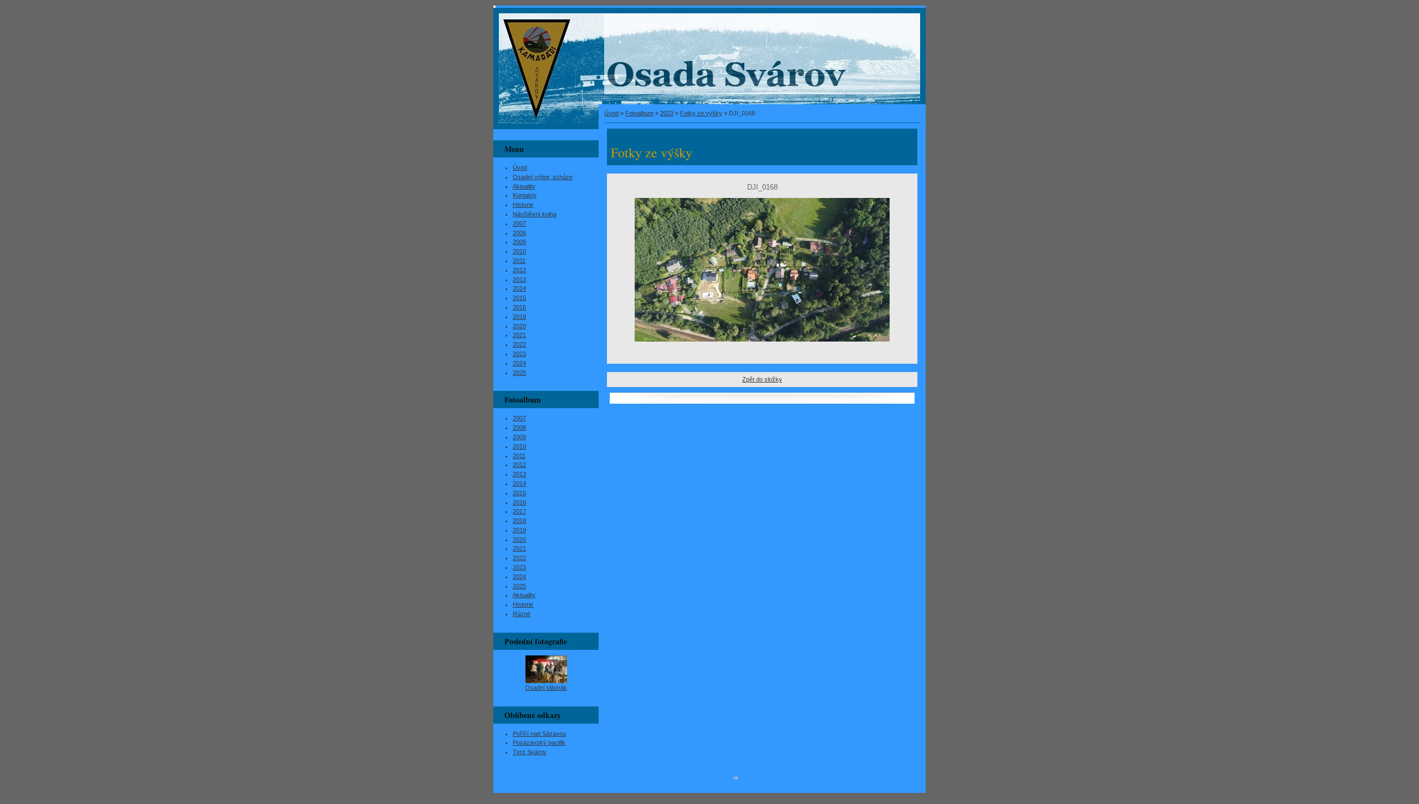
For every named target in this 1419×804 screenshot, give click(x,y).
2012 (519, 270)
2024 (519, 363)
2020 (519, 326)
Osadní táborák (546, 687)
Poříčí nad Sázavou (539, 733)
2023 (666, 113)
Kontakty (525, 195)
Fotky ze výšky (701, 113)
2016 (519, 307)
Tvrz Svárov (530, 752)
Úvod (611, 113)
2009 (519, 241)
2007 (519, 223)
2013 (519, 279)
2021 (519, 335)
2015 (519, 297)
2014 (519, 288)
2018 (519, 316)
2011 (519, 260)
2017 (519, 511)
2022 (519, 344)
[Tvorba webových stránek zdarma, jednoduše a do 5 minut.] (736, 777)
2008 (519, 233)
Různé (521, 613)
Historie (523, 204)
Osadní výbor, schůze (543, 177)
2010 (519, 251)
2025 (519, 372)
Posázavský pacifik (539, 742)
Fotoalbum (639, 113)
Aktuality (524, 186)
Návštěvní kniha (535, 214)
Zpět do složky (762, 379)
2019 (519, 530)
